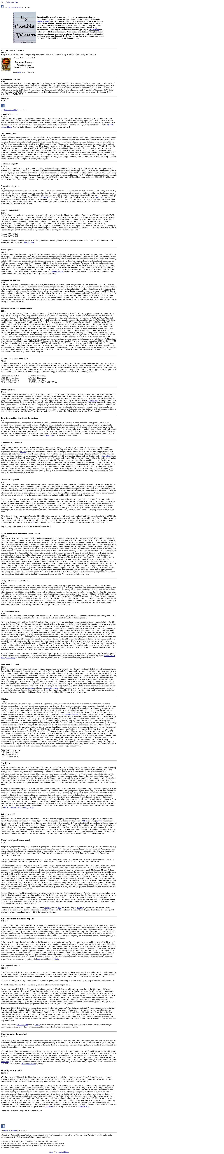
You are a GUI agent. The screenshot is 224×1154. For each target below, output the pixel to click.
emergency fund (52, 688)
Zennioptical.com (57, 271)
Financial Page (43, 21)
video (33, 522)
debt (59, 908)
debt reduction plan (29, 1064)
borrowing (5, 1062)
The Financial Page (12, 2)
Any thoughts (29, 242)
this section (49, 1107)
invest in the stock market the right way (18, 808)
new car (23, 452)
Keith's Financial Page (14, 7)
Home (3, 2)
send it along (94, 30)
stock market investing (70, 714)
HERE (19, 72)
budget (46, 908)
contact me (99, 197)
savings (99, 821)
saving (37, 1025)
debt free (30, 688)
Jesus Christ (106, 456)
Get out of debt (22, 1025)
